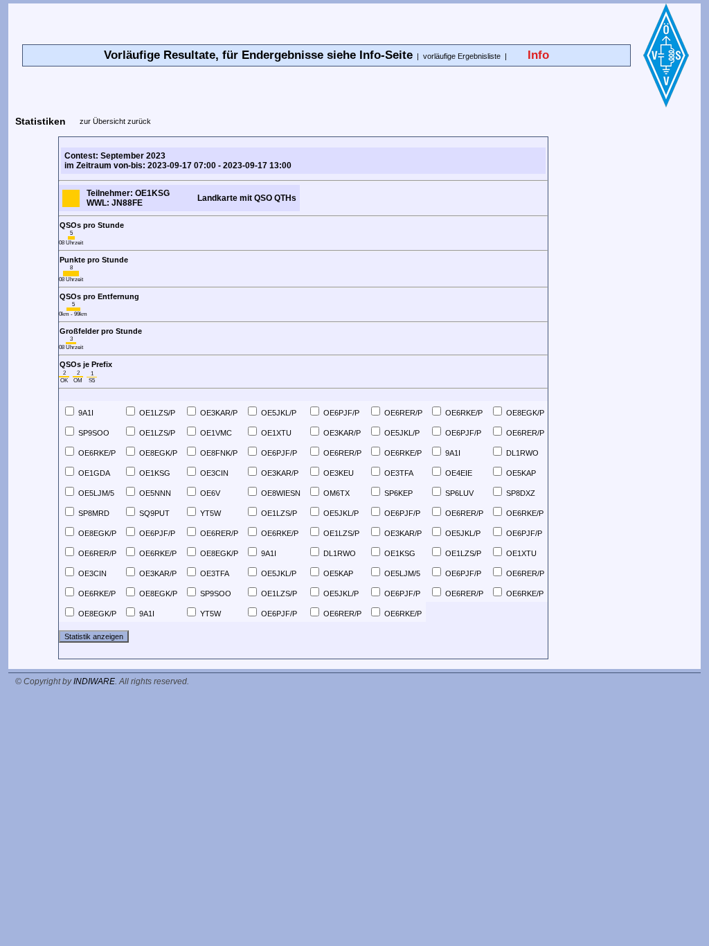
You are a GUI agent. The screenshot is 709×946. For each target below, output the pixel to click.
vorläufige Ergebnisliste (462, 56)
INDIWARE (94, 681)
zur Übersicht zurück (115, 121)
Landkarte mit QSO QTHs (246, 198)
